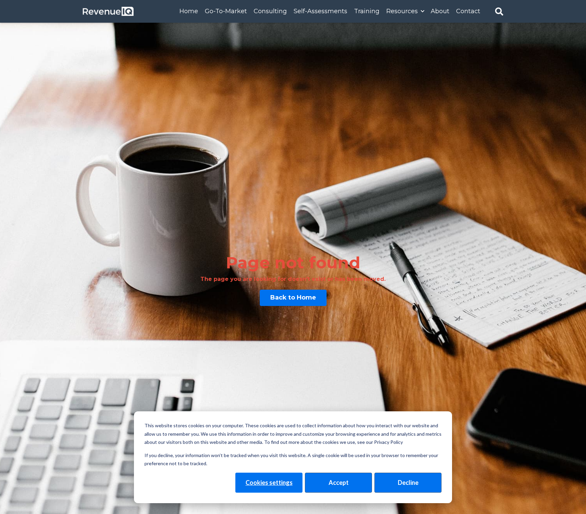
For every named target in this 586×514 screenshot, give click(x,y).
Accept (339, 482)
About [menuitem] (440, 11)
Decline (408, 482)
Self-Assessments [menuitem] (320, 11)
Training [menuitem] (366, 11)
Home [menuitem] (188, 11)
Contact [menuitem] (468, 11)
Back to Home (293, 297)
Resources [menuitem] (402, 11)
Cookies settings (269, 482)
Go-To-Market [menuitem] (226, 11)
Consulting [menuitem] (270, 11)
